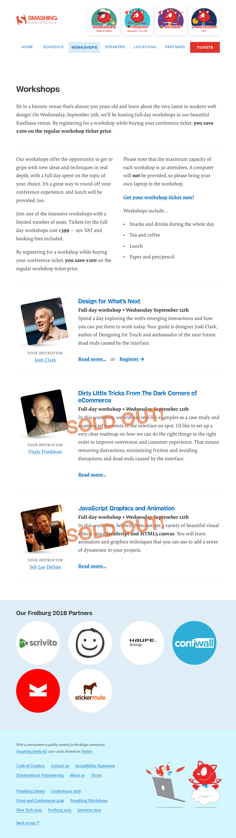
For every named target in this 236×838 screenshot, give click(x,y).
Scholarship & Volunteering (40, 775)
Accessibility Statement (95, 765)
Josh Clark (45, 360)
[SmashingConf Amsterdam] (204, 20)
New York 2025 (29, 810)
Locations (145, 47)
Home (27, 47)
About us (77, 775)
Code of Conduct (30, 765)
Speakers (115, 47)
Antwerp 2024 (89, 810)
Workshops (84, 47)
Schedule (53, 47)
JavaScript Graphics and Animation (126, 508)
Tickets (205, 47)
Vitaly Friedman (45, 452)
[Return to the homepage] (37, 22)
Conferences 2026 (66, 791)
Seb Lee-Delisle (45, 567)
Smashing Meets (30, 791)
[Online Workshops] (104, 20)
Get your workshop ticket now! (158, 197)
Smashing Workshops (88, 800)
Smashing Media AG (31, 751)
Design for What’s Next (109, 301)
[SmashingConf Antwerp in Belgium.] (171, 20)
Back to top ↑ (28, 822)
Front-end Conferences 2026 (40, 800)
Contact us (60, 765)
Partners (175, 47)
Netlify (86, 751)
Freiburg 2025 (59, 810)
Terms (96, 775)
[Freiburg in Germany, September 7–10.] (137, 20)
